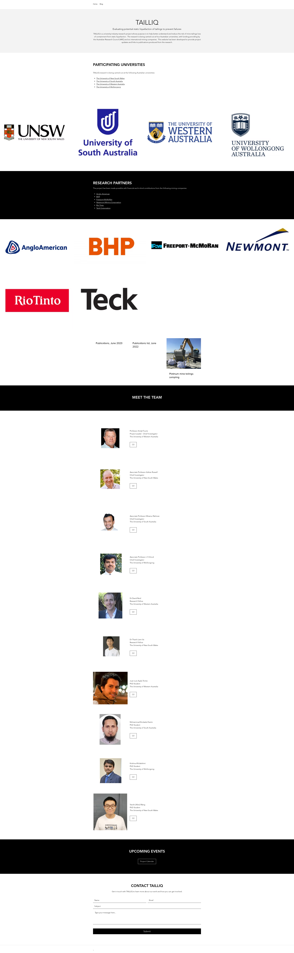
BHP (98, 197)
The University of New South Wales (110, 78)
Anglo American (103, 194)
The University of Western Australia (110, 84)
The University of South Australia (109, 81)
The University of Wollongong (108, 87)
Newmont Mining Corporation (108, 202)
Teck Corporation (103, 208)
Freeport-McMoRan (104, 199)
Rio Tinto (100, 205)
